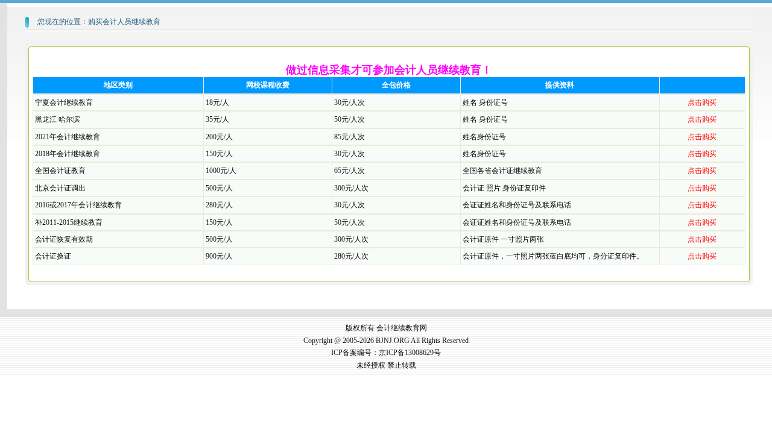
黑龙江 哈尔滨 (57, 119)
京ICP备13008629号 (410, 352)
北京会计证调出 (60, 188)
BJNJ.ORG (393, 340)
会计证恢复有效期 (64, 239)
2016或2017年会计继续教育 (78, 205)
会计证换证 (53, 256)
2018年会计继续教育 (67, 153)
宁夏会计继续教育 (64, 102)
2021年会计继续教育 (67, 137)
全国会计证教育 (60, 170)
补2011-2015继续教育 (69, 222)
